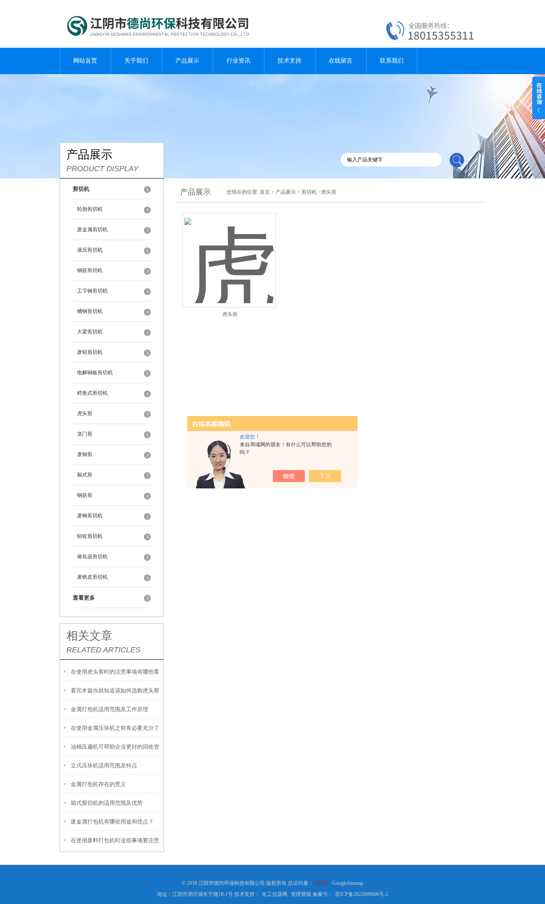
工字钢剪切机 (92, 291)
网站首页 (85, 60)
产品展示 (187, 60)
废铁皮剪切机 (92, 577)
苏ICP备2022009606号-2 (361, 894)
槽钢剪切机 (90, 311)
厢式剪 (84, 475)
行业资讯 (238, 60)
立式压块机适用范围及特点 (104, 765)
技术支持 (289, 60)
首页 (265, 192)
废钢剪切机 (90, 516)
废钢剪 (84, 454)
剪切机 (309, 192)
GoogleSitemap (347, 883)
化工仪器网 (274, 894)
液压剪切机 (90, 250)
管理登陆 (301, 894)
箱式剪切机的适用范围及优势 (107, 803)
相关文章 (89, 635)
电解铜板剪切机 (95, 373)
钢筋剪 (84, 495)
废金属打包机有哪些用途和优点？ (112, 821)
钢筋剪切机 (90, 270)
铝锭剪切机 (90, 536)
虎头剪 (84, 413)
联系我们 (392, 60)
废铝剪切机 (90, 352)
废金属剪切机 (92, 229)
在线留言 (341, 60)
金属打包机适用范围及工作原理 (109, 709)
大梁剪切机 (90, 332)
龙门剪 (84, 434)
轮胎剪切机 (90, 209)
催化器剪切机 (92, 557)
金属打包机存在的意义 (98, 784)
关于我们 (136, 60)
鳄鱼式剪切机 (92, 393)
